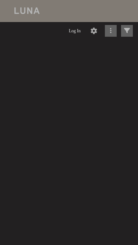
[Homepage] (69, 11)
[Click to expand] (127, 31)
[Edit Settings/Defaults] (94, 31)
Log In (75, 30)
